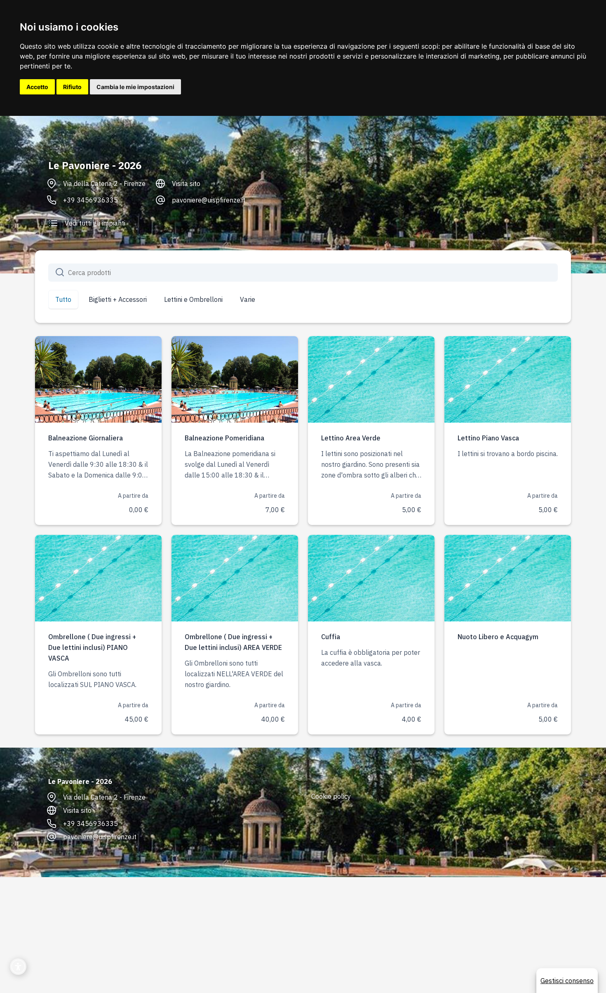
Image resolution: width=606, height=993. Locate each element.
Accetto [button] (37, 86)
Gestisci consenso (567, 981)
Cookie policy (331, 796)
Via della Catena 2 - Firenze (104, 183)
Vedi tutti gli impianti (95, 223)
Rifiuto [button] (72, 86)
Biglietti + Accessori (118, 299)
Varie (247, 299)
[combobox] (303, 273)
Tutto (63, 299)
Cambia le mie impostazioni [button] (135, 86)
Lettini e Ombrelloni (193, 299)
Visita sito (186, 183)
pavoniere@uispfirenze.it (208, 200)
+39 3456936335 (90, 200)
